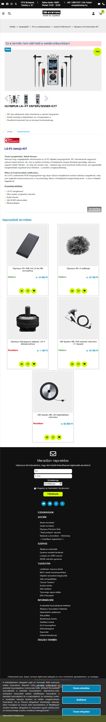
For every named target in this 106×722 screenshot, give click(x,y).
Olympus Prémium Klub (50, 529)
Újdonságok (46, 512)
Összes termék (47, 640)
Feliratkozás (53, 494)
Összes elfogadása (81, 712)
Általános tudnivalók (48, 549)
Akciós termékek (47, 522)
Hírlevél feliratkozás (48, 635)
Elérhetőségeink (47, 629)
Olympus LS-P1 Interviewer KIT (86, 27)
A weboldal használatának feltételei (55, 605)
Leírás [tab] (9, 132)
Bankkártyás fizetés (48, 619)
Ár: (37, 278)
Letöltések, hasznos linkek (51, 569)
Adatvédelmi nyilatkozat (50, 612)
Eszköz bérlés (46, 586)
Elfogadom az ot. (53, 488)
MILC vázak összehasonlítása (53, 572)
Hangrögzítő (23, 27)
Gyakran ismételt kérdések (51, 552)
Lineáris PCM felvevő (62, 27)
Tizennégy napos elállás (50, 592)
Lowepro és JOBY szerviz (51, 556)
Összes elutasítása (81, 688)
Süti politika (45, 615)
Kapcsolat (44, 632)
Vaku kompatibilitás (48, 579)
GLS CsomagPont (48, 625)
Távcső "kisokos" (47, 582)
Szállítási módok (47, 622)
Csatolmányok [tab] (23, 132)
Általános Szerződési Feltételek (53, 609)
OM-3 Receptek (47, 595)
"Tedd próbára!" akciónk (50, 532)
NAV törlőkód (45, 589)
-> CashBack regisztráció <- (52, 539)
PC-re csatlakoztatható (41, 27)
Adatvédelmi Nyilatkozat (57, 488)
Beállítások (81, 700)
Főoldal (12, 27)
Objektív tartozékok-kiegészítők (53, 576)
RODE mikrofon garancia (51, 559)
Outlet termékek (47, 526)
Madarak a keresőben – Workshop (55, 536)
